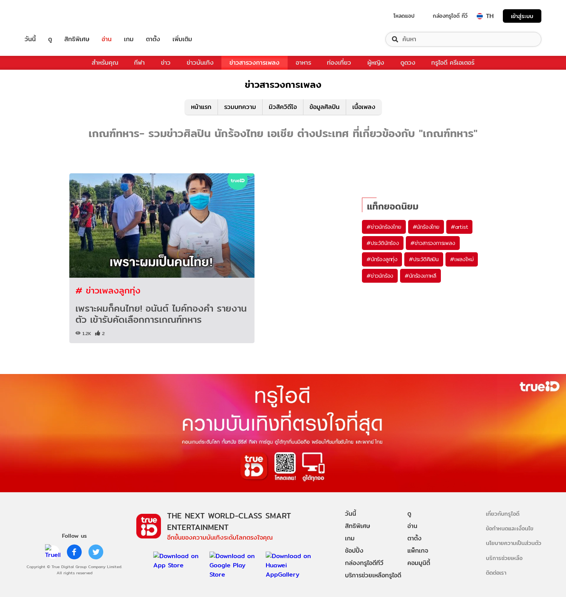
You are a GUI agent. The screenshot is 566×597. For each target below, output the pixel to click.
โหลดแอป (404, 16)
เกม (129, 39)
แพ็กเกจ (417, 550)
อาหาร (303, 62)
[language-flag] (480, 16)
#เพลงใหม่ (461, 259)
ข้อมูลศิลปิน (325, 107)
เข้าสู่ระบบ (522, 16)
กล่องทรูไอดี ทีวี (450, 16)
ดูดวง (407, 62)
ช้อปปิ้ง (354, 550)
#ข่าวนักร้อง (380, 276)
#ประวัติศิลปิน (424, 259)
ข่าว (166, 62)
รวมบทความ (240, 107)
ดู (50, 39)
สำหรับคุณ (105, 62)
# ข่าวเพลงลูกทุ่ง (108, 290)
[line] (52, 552)
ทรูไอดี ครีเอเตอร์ (452, 62)
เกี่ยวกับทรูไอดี (502, 513)
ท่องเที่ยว (339, 62)
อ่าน (107, 39)
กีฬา (139, 62)
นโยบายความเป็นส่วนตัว (513, 542)
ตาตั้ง (153, 39)
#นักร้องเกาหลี (420, 276)
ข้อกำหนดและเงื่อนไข (509, 528)
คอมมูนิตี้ (418, 563)
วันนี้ (30, 39)
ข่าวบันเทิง (200, 62)
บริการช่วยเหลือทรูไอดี (373, 575)
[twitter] (96, 552)
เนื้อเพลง (363, 107)
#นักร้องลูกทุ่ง (382, 259)
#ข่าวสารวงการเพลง (432, 243)
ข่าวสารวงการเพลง (254, 62)
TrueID (48, 16)
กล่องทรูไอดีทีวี (364, 563)
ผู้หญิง (375, 62)
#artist (459, 227)
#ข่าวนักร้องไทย (384, 227)
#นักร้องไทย (426, 227)
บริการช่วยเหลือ (504, 557)
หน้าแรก (201, 107)
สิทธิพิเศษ (76, 39)
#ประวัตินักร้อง (383, 243)
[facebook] (74, 552)
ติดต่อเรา (496, 572)
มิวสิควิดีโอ (283, 107)
